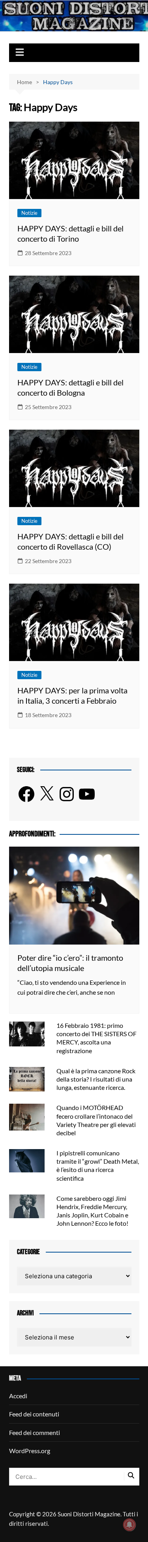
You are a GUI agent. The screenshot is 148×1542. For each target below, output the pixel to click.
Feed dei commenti (34, 1432)
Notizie (29, 213)
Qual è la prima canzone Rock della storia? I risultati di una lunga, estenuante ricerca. (95, 1079)
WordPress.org (29, 1450)
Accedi (18, 1395)
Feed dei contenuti (34, 1414)
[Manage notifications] (129, 1524)
